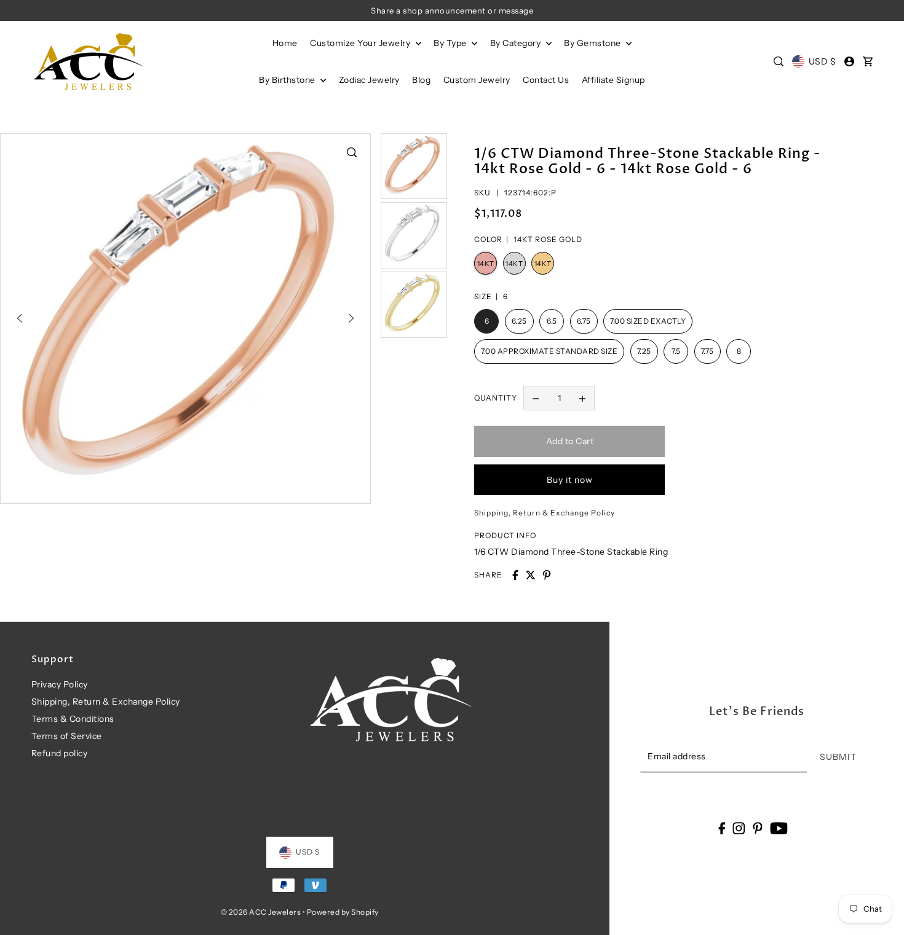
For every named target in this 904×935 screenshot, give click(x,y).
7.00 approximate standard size (549, 351)
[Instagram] (739, 827)
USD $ (822, 61)
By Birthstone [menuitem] (288, 79)
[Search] (779, 61)
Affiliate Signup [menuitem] (613, 79)
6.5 (552, 321)
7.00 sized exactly (648, 321)
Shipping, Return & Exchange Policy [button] (544, 512)
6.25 (519, 321)
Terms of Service (66, 735)
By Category (516, 43)
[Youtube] (779, 827)
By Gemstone (593, 43)
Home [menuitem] (285, 43)
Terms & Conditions (72, 718)
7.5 (676, 351)
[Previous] (19, 318)
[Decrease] (535, 398)
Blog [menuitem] (421, 79)
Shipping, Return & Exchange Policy (105, 701)
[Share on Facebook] (515, 575)
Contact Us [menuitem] (546, 79)
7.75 (707, 351)
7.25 (644, 351)
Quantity (495, 397)
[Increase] (582, 398)
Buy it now (570, 479)
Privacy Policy (59, 684)
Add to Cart (570, 441)
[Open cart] (867, 61)
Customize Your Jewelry (361, 43)
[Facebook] (721, 827)
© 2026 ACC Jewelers (261, 912)
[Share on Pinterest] (547, 575)
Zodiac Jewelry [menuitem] (369, 79)
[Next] (351, 318)
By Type (451, 43)
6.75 (584, 321)
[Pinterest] (758, 827)
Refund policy (59, 753)
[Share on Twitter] (531, 575)
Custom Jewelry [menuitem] (476, 79)
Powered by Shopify (343, 912)
